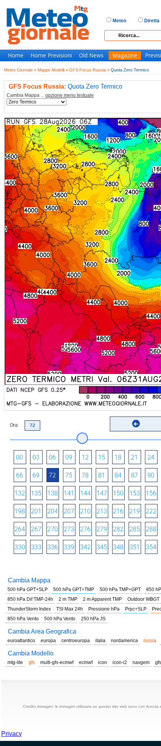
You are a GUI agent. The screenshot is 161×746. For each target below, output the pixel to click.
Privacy (11, 733)
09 (68, 457)
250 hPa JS (93, 618)
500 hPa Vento (59, 618)
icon (102, 662)
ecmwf (86, 662)
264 (19, 529)
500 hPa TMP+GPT (120, 589)
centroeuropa (75, 640)
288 (151, 529)
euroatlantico (21, 640)
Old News (91, 55)
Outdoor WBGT (143, 599)
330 (19, 547)
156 (151, 493)
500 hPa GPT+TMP (73, 589)
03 (35, 457)
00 (19, 457)
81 (101, 475)
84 (118, 475)
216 (118, 511)
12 (85, 457)
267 (36, 529)
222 (151, 511)
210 (85, 511)
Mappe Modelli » (53, 70)
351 (134, 547)
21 (134, 457)
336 (52, 547)
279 (102, 529)
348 (118, 547)
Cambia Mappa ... (50, 95)
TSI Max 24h (69, 609)
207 (69, 511)
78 (85, 475)
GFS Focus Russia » (89, 70)
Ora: (14, 425)
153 (134, 493)
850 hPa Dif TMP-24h (30, 599)
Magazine (125, 55)
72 (52, 475)
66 (19, 475)
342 (85, 547)
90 (150, 475)
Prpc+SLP (136, 609)
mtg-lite (15, 662)
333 (36, 547)
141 (69, 493)
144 (85, 493)
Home (15, 55)
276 (85, 529)
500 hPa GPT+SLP (27, 589)
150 (118, 493)
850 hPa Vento (23, 618)
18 (118, 457)
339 (69, 547)
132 (19, 493)
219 (134, 511)
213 (102, 511)
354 (151, 547)
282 (118, 529)
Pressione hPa (104, 609)
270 (52, 529)
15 (101, 457)
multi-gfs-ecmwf (56, 662)
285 (134, 529)
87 (134, 475)
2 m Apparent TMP (102, 599)
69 (35, 475)
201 (36, 511)
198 (19, 511)
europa (48, 640)
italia (100, 640)
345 (102, 547)
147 (102, 493)
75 (68, 475)
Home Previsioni (51, 55)
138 (52, 493)
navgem (141, 662)
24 (150, 457)
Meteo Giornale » (20, 70)
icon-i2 (120, 662)
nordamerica (124, 640)
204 (52, 511)
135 (36, 493)
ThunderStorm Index (29, 609)
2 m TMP (68, 599)
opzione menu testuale (69, 95)
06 (52, 457)
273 (69, 529)
